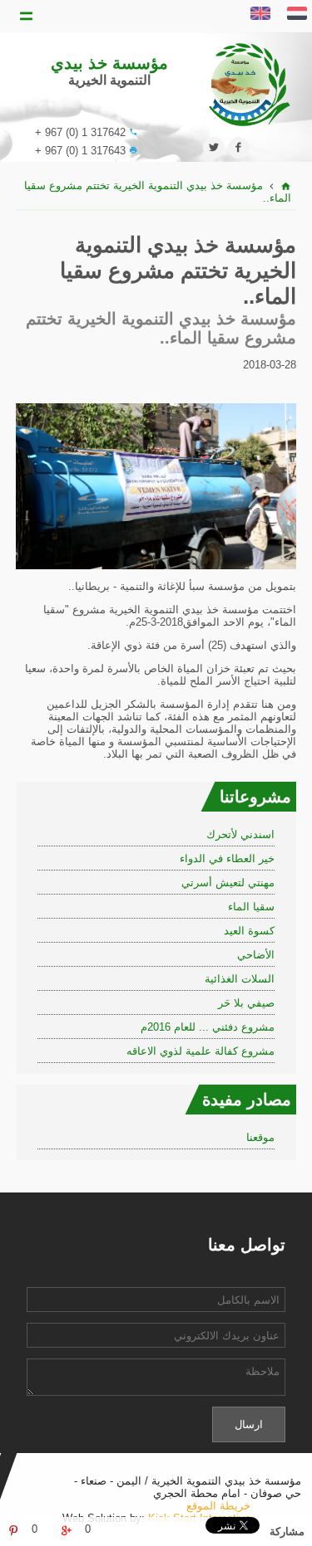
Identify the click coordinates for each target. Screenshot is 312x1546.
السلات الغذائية (240, 979)
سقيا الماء (251, 906)
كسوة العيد (249, 930)
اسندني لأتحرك (240, 834)
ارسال (249, 1424)
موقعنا (260, 1137)
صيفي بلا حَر (246, 1003)
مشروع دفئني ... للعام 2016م (208, 1027)
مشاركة (287, 1531)
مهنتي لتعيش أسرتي (228, 882)
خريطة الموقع (218, 1506)
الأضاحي (256, 955)
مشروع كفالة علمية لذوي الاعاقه (200, 1051)
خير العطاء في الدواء (227, 858)
